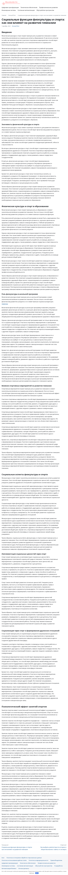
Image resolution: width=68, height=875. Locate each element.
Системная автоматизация (26, 10)
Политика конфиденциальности (38, 860)
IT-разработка (58, 866)
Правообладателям (56, 860)
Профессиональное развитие (48, 7)
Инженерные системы (9, 10)
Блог (3, 857)
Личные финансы (23, 868)
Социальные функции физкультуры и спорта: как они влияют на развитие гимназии (17, 847)
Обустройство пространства (45, 10)
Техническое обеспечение (29, 7)
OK (37, 873)
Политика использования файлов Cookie (14, 860)
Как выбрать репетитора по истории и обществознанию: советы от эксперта (53, 847)
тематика (5, 304)
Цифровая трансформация (10, 7)
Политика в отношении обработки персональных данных (24, 857)
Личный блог (12, 15)
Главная (4, 15)
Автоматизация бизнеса (9, 868)
